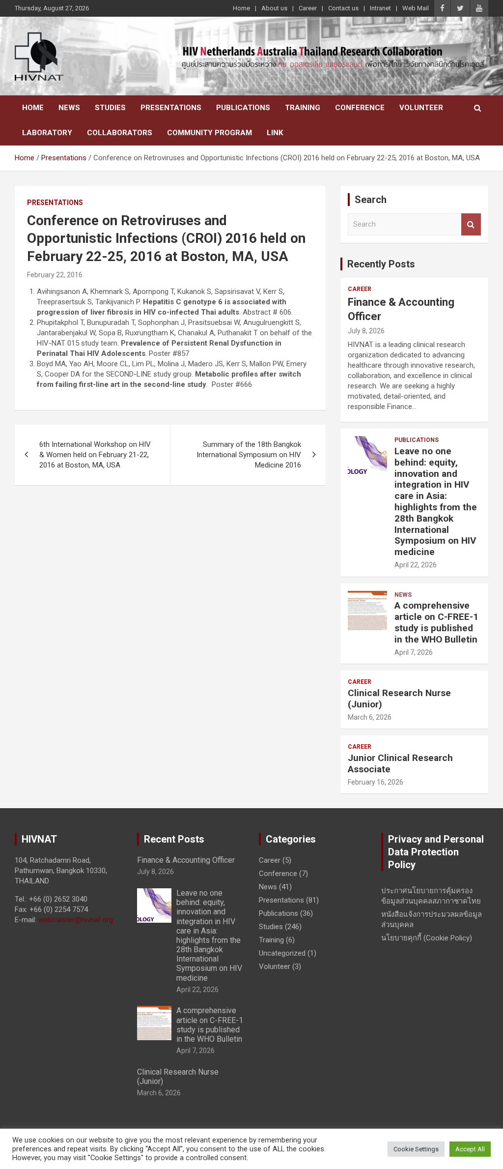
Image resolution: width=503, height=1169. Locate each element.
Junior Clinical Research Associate (400, 763)
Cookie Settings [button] (416, 1149)
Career (308, 8)
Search (471, 224)
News (69, 107)
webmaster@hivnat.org (75, 919)
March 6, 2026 (369, 717)
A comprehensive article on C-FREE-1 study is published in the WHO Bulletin (436, 622)
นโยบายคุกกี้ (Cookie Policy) (426, 938)
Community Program (209, 132)
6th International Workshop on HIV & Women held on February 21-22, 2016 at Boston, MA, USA (95, 454)
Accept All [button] (470, 1149)
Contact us (343, 8)
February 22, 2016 (55, 275)
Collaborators (119, 132)
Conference (360, 107)
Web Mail (415, 8)
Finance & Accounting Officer (186, 860)
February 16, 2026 (375, 782)
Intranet (380, 8)
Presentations (170, 107)
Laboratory (47, 132)
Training (302, 107)
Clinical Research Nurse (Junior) (399, 698)
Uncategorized (282, 953)
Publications (243, 107)
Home (241, 8)
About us (274, 8)
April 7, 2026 (413, 652)
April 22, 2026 (415, 565)
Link (275, 132)
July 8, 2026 (366, 331)
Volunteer (421, 107)
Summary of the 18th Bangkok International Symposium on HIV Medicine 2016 (248, 454)
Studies (110, 107)
